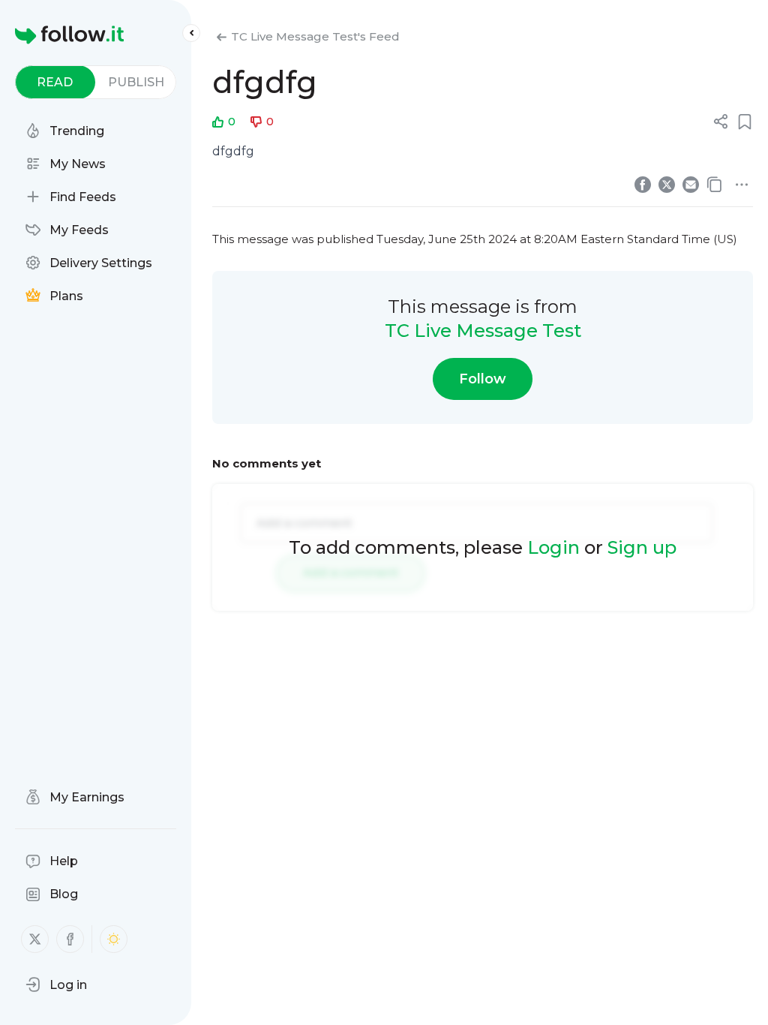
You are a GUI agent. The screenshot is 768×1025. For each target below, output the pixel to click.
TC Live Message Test (483, 330)
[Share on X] (666, 184)
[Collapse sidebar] (191, 33)
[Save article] (744, 121)
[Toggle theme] (113, 939)
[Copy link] (714, 184)
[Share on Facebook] (642, 184)
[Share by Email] (690, 184)
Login (553, 547)
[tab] (55, 82)
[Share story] (720, 121)
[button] (56, 984)
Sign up (642, 547)
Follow (482, 379)
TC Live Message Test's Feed (315, 36)
